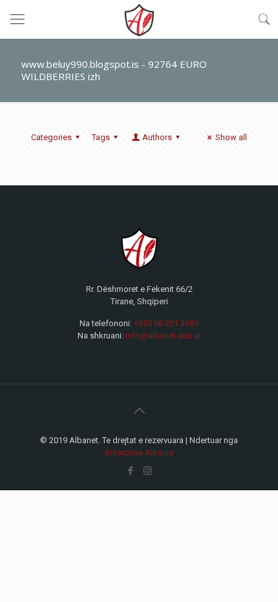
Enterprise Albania (139, 452)
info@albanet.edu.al (162, 335)
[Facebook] (130, 471)
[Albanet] (139, 19)
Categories (51, 137)
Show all (231, 137)
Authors (157, 137)
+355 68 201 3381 (166, 323)
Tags (101, 137)
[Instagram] (148, 471)
